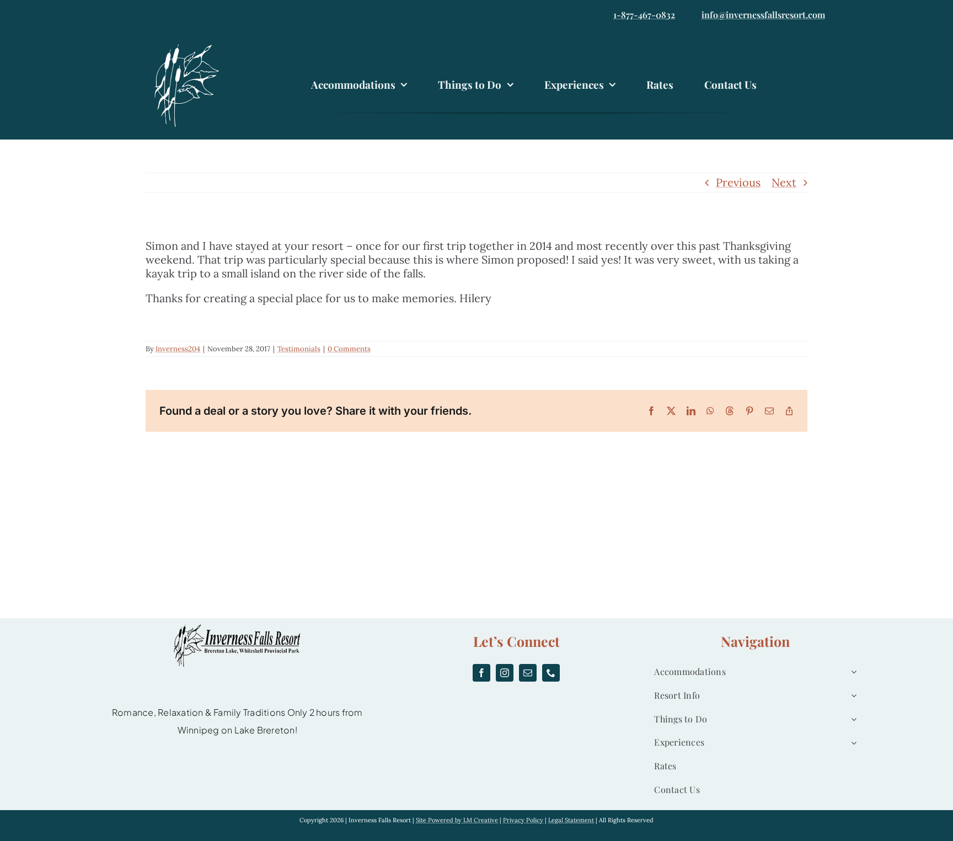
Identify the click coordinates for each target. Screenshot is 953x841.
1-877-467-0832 (644, 14)
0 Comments (349, 348)
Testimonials (298, 348)
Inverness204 (178, 348)
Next (784, 182)
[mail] (528, 673)
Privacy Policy (523, 820)
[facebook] (481, 673)
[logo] (190, 45)
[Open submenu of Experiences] (851, 743)
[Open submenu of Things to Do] (851, 719)
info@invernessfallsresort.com (763, 14)
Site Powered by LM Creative (457, 820)
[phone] (551, 673)
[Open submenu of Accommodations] (851, 672)
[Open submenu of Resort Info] (851, 696)
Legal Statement (571, 820)
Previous (738, 182)
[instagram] (504, 673)
